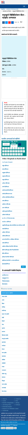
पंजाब (3, 366)
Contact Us (18, 398)
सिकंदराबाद (5, 281)
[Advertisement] (14, 46)
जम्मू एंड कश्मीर (5, 338)
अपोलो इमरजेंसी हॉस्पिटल (7, 190)
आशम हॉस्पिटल (5, 242)
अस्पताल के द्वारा (6, 141)
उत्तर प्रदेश (4, 384)
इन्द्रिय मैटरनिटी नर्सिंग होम (8, 256)
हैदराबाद (4, 284)
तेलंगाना (3, 377)
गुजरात (3, 328)
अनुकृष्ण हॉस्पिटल (6, 172)
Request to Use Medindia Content (10, 408)
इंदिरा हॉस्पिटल (5, 253)
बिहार (3, 303)
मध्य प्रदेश (4, 352)
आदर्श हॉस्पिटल (5, 228)
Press (17, 400)
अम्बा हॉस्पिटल (5, 200)
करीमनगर (5, 275)
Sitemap (17, 402)
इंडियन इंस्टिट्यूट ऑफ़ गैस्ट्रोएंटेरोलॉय (10, 249)
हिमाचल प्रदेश (5, 335)
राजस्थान (4, 370)
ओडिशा (3, 359)
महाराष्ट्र (4, 356)
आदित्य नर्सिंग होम (6, 232)
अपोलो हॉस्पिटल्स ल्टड (7, 193)
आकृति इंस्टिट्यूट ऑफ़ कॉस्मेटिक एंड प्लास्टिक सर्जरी (13, 225)
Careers (4, 400)
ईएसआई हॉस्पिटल (6, 263)
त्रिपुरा (3, 380)
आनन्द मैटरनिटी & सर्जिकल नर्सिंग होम (10, 239)
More (23, 266)
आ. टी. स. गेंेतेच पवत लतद (8, 218)
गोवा (3, 324)
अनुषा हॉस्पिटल (5, 179)
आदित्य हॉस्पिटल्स (6, 235)
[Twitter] (6, 22)
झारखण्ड (4, 342)
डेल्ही (3, 317)
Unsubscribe (5, 410)
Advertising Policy (6, 404)
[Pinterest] (9, 22)
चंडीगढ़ (3, 307)
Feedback (18, 404)
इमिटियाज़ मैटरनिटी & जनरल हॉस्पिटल (10, 260)
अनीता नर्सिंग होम (5, 183)
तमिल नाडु (4, 373)
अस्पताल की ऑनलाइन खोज (12, 9)
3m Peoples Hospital (7, 162)
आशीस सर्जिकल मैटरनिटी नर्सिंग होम (10, 246)
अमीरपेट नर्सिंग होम (6, 204)
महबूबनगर (5, 278)
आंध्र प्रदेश (4, 296)
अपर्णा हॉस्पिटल (5, 186)
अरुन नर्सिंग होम (5, 207)
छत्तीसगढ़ (4, 310)
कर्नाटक (3, 345)
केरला (3, 349)
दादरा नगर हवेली (5, 314)
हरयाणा (3, 331)
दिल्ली (3, 321)
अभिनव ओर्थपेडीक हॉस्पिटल (8, 197)
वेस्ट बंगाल (4, 391)
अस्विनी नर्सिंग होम (6, 214)
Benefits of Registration (8, 402)
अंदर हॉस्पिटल (5, 169)
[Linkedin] (12, 22)
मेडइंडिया (3, 9)
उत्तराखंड (4, 387)
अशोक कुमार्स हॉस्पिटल (7, 211)
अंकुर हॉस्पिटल (5, 165)
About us (4, 398)
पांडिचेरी (3, 363)
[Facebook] (3, 22)
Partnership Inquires (7, 406)
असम (3, 300)
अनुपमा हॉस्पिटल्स (6, 176)
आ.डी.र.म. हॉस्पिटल (6, 221)
